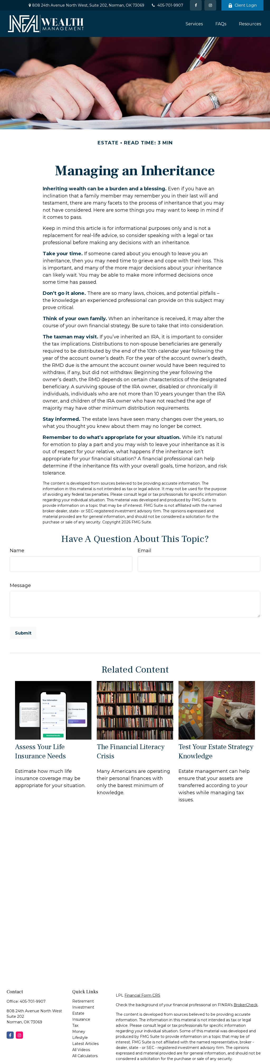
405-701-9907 (170, 5)
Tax (75, 1025)
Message (20, 585)
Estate (78, 1013)
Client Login (246, 5)
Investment (83, 1007)
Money (78, 1031)
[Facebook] (196, 5)
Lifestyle (80, 1037)
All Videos (81, 1049)
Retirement (83, 1001)
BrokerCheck (246, 1004)
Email (144, 551)
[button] (194, 24)
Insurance (81, 1019)
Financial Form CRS (142, 995)
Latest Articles (85, 1043)
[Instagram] (19, 1035)
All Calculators (85, 1055)
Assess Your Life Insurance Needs (40, 751)
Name (17, 551)
